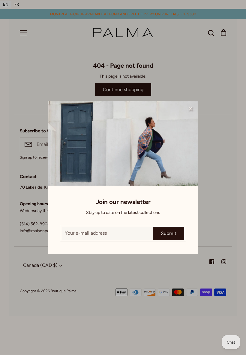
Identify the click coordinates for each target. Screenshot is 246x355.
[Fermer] (190, 108)
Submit (168, 233)
